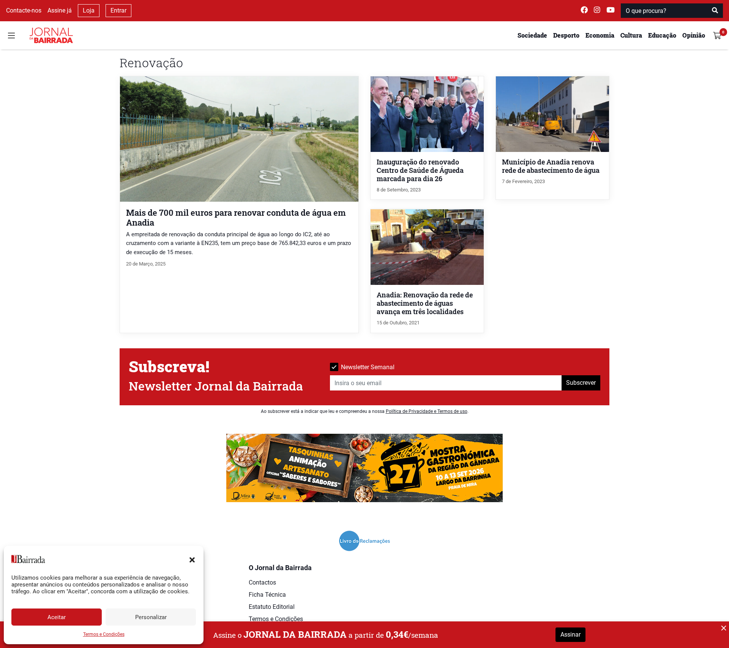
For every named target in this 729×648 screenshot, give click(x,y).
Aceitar (56, 617)
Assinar (570, 634)
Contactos (262, 582)
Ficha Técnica (267, 594)
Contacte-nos (23, 10)
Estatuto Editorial (272, 606)
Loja (89, 10)
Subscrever (581, 382)
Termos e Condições (104, 634)
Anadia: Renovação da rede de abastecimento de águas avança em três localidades (425, 303)
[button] (192, 559)
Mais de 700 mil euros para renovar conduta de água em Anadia (236, 217)
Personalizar (151, 617)
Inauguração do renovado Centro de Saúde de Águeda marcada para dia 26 (420, 170)
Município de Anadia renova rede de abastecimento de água (551, 166)
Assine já (59, 10)
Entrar (118, 10)
